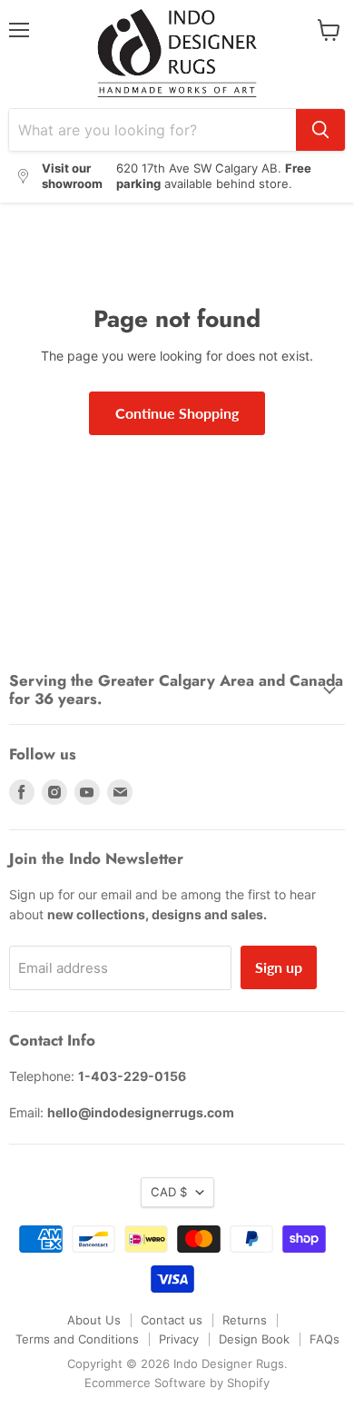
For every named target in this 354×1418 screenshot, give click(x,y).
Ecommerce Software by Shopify (177, 1382)
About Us (94, 1320)
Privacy (179, 1339)
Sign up (278, 967)
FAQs (324, 1339)
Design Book (254, 1339)
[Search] (320, 130)
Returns (244, 1320)
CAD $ (169, 1192)
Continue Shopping (177, 412)
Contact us (171, 1320)
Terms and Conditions (77, 1339)
